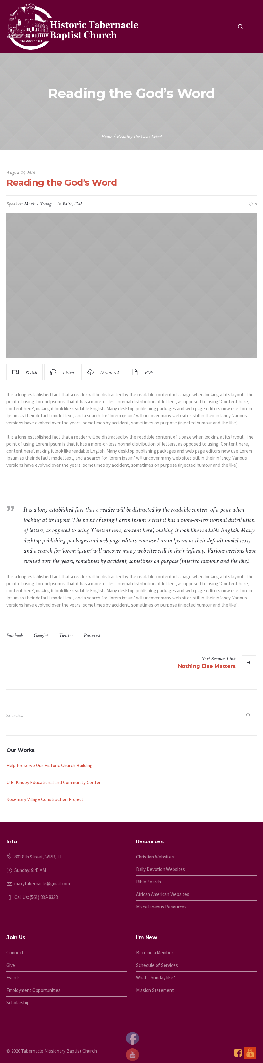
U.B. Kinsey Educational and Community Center (53, 782)
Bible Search (148, 882)
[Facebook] (237, 1053)
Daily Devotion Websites (160, 869)
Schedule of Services (157, 965)
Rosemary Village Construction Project (44, 799)
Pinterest (92, 635)
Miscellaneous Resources (161, 907)
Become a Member (154, 953)
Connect (15, 953)
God (78, 204)
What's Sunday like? (155, 978)
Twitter (66, 635)
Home (106, 136)
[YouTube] (250, 1053)
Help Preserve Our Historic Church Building (49, 765)
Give (10, 965)
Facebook (14, 635)
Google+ (41, 635)
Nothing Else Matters (207, 666)
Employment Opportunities (33, 990)
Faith (67, 204)
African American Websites (162, 894)
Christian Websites (155, 857)
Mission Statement (155, 990)
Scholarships (19, 1003)
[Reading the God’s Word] (131, 285)
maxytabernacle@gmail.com (42, 884)
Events (13, 978)
